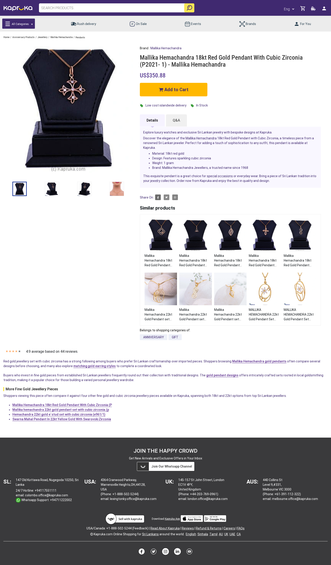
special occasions (220, 176)
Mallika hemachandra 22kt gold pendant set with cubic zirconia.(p (60, 409)
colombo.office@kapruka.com (46, 495)
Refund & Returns (209, 528)
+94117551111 (46, 490)
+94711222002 (61, 500)
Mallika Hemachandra (165, 48)
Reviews (188, 528)
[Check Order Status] (313, 9)
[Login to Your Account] (324, 10)
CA (239, 534)
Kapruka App (172, 518)
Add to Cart (175, 89)
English (191, 534)
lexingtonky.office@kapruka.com (133, 499)
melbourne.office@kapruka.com (295, 499)
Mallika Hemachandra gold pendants (259, 361)
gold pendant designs (222, 375)
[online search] (189, 7)
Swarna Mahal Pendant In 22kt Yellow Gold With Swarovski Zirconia (61, 419)
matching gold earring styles (94, 366)
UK (226, 534)
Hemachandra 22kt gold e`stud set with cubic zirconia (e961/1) (58, 414)
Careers (229, 528)
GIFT (175, 337)
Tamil (213, 534)
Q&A (176, 120)
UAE (232, 534)
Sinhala (202, 534)
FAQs (241, 528)
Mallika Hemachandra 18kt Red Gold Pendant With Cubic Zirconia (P (62, 405)
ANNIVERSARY (153, 337)
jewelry (155, 181)
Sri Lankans (150, 534)
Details (152, 120)
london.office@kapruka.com (208, 499)
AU (221, 534)
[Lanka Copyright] (91, 534)
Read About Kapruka (165, 528)
